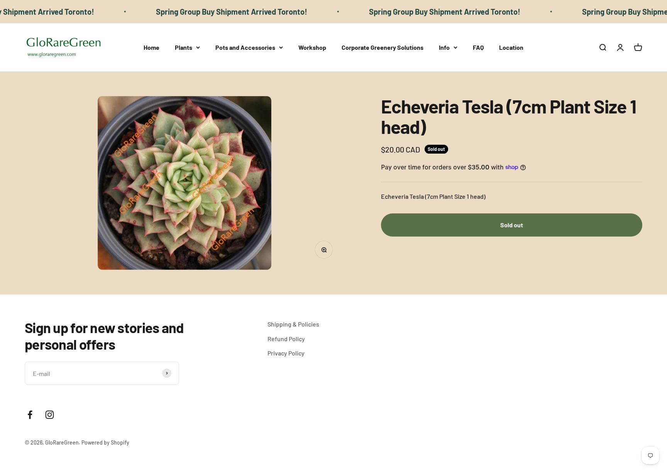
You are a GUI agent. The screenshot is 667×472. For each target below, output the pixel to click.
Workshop (312, 47)
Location (511, 47)
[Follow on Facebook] (30, 414)
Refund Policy (286, 338)
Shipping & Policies (293, 324)
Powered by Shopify (105, 442)
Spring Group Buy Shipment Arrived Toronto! (217, 11)
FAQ (478, 47)
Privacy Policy (286, 353)
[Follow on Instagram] (49, 414)
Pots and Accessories (245, 47)
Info (444, 47)
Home (151, 47)
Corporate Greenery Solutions (382, 47)
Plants (183, 47)
